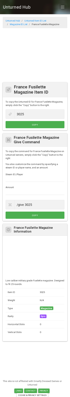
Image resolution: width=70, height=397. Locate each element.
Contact (31, 390)
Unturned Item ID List (35, 20)
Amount (10, 187)
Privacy (44, 390)
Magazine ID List (18, 24)
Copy (35, 125)
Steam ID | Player (14, 174)
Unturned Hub (17, 7)
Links (19, 390)
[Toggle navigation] (62, 7)
